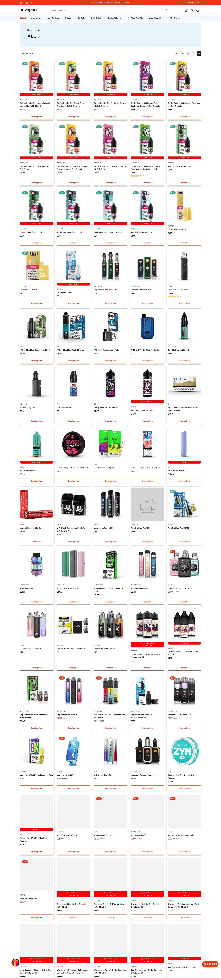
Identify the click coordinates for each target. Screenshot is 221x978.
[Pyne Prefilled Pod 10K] (147, 504)
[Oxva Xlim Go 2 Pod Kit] (184, 266)
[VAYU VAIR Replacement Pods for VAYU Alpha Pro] (73, 504)
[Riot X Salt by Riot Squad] (184, 326)
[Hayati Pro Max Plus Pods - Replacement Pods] (147, 691)
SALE (184, 462)
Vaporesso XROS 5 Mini (104, 835)
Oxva (170, 286)
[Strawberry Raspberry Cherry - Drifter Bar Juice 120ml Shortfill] (184, 874)
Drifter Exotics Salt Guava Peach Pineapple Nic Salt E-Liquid (71, 104)
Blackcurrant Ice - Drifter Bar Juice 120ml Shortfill (72, 905)
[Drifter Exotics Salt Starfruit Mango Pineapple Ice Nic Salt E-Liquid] (73, 139)
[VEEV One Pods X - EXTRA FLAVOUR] (147, 444)
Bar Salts (81, 18)
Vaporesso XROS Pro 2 (140, 588)
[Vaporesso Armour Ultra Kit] (110, 266)
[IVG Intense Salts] (73, 383)
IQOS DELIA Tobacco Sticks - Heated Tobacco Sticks (183, 409)
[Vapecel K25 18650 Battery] (36, 504)
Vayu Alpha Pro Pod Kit (104, 528)
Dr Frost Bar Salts (64, 292)
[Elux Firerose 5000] (36, 444)
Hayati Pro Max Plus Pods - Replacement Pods (142, 716)
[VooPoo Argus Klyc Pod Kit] (73, 564)
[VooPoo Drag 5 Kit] (36, 383)
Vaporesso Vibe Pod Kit (67, 714)
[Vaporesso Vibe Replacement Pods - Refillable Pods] (36, 691)
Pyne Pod (171, 524)
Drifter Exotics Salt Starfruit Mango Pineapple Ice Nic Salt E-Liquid (72, 167)
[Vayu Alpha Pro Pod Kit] (110, 504)
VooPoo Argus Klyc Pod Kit (68, 588)
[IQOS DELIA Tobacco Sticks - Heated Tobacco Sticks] (184, 383)
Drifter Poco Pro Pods (177, 229)
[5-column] (199, 53)
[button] (198, 10)
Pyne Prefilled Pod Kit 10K (179, 528)
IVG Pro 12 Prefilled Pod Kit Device (145, 350)
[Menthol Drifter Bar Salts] (147, 206)
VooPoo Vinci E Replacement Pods (71, 648)
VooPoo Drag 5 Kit (27, 407)
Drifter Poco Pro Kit (28, 289)
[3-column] (188, 53)
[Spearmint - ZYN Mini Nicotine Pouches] (184, 751)
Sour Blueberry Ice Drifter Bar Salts (182, 967)
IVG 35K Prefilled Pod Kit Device (70, 350)
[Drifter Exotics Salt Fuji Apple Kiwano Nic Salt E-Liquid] (110, 76)
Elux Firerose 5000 (28, 470)
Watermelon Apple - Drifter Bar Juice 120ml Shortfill (110, 971)
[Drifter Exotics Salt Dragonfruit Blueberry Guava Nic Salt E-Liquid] (147, 76)
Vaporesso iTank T (27, 588)
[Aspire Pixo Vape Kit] (36, 874)
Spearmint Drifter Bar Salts (179, 166)
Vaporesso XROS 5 (138, 835)
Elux (22, 467)
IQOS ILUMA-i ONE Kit (177, 470)
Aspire (170, 832)
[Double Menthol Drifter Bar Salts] (110, 206)
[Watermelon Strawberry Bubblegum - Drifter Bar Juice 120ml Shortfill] (73, 940)
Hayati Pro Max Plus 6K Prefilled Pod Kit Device (109, 716)
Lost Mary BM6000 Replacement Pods (36, 775)
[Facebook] (32, 3)
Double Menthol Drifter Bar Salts (107, 232)
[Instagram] (21, 3)
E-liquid (68, 18)
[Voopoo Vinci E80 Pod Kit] (110, 625)
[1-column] (176, 53)
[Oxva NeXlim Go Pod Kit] (36, 625)
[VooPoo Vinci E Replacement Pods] (73, 625)
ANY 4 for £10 (37, 95)
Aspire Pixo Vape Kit (28, 898)
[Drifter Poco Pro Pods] (184, 206)
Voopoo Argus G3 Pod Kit (67, 835)
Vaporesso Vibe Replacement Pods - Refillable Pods (35, 716)
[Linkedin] (27, 3)
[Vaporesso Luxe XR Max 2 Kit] (184, 691)
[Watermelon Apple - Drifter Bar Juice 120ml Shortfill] (110, 940)
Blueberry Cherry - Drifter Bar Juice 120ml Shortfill (109, 905)
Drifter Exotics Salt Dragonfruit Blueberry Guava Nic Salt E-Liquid (145, 104)
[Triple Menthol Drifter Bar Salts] (73, 206)
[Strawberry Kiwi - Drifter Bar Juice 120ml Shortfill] (147, 874)
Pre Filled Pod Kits (135, 18)
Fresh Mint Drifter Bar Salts (31, 232)
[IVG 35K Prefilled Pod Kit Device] (73, 326)
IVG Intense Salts (64, 407)
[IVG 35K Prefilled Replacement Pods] (36, 326)
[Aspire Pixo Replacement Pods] (184, 811)
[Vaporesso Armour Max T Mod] (147, 751)
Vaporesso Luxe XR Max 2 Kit (180, 714)
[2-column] (182, 53)
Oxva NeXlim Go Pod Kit (30, 648)
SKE (95, 771)
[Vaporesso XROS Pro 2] (147, 564)
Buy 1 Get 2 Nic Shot (147, 402)
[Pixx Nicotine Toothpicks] (110, 444)
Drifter (171, 163)
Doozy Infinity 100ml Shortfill (106, 407)
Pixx (95, 464)
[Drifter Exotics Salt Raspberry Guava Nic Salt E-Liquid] (110, 139)
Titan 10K (134, 524)
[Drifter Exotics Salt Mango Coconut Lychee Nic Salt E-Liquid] (36, 76)
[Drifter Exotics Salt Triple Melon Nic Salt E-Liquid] (36, 139)
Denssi (59, 464)
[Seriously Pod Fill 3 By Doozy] (147, 383)
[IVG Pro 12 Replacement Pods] (110, 326)
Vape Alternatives (156, 18)
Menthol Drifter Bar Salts (141, 232)
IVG (21, 346)
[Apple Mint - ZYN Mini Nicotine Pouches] (36, 811)
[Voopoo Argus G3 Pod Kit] (73, 811)
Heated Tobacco (114, 18)
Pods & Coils (96, 18)
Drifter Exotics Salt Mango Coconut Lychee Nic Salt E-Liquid (35, 104)
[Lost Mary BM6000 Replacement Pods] (36, 751)
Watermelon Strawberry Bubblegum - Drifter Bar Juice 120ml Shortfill (73, 971)
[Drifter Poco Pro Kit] (36, 266)
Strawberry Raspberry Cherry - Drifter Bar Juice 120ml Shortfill (184, 905)
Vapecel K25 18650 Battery (31, 528)
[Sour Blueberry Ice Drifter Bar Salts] (184, 940)
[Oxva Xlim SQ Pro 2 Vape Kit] (184, 564)
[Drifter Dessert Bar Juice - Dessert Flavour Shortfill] (147, 625)
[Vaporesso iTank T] (36, 564)
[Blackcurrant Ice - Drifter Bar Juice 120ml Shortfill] (73, 874)
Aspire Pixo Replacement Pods (181, 835)
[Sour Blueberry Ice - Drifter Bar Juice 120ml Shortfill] (147, 940)
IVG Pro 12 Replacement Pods (106, 350)
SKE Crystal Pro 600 (102, 775)
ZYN (169, 771)
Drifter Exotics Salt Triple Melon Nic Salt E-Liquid (35, 167)
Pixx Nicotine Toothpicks (104, 467)
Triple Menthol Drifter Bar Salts (70, 232)
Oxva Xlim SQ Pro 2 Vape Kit (180, 588)
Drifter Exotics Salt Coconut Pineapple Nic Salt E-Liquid (184, 104)
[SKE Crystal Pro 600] (110, 751)
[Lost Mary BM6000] (73, 751)
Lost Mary (24, 771)
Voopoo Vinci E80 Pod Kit (104, 648)
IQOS (170, 404)
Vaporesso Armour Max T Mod (144, 775)
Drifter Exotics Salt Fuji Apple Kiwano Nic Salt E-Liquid (110, 104)
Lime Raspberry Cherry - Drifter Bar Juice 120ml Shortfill (35, 971)
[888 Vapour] (29, 10)
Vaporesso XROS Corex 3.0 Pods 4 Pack (108, 589)
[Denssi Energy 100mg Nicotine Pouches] (73, 444)
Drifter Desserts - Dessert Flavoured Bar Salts (183, 653)
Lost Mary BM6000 (65, 775)
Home (29, 30)
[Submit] (167, 10)
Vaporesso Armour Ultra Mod (143, 289)
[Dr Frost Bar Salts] (73, 266)
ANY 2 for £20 (74, 896)
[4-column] (193, 53)
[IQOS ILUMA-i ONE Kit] (184, 444)
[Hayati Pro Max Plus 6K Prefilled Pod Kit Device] (110, 691)
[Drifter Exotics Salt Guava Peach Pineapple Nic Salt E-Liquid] (73, 76)
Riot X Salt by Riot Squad (178, 350)
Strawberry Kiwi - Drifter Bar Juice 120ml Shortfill (146, 905)
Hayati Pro (98, 711)
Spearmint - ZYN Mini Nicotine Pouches (181, 776)
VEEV (133, 464)
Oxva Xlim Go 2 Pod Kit (178, 289)
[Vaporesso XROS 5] (147, 811)
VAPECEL (23, 524)
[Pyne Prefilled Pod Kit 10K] (184, 504)
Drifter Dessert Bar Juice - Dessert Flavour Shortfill (145, 655)
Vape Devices (53, 18)
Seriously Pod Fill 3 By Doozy (142, 410)
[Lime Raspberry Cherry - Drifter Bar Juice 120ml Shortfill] (36, 940)
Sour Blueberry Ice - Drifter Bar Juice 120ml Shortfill (146, 971)
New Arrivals (35, 18)
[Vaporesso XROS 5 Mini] (110, 811)
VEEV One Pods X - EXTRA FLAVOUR (146, 467)
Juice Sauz (24, 100)
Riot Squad (172, 346)
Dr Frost (61, 289)
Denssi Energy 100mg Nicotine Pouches (73, 467)
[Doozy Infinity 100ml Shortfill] (110, 383)
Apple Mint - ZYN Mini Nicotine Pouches (33, 839)
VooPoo (23, 404)
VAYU (59, 524)
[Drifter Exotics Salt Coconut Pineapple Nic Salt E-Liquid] (184, 76)
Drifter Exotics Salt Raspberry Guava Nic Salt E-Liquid (110, 167)
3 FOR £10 (36, 829)
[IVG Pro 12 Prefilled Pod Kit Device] (147, 326)
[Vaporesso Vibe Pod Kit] (73, 691)
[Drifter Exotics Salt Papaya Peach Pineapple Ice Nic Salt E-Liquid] (147, 139)
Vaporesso (98, 286)
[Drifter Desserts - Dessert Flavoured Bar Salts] (184, 625)
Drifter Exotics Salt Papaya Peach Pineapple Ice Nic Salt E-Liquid (145, 167)
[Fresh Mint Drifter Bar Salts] (36, 206)
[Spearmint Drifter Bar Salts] (184, 139)
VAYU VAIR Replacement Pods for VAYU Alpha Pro (71, 529)
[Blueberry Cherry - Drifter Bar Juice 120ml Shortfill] (110, 874)
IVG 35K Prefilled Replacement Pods (35, 350)
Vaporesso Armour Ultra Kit (105, 289)
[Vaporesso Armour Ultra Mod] (147, 266)
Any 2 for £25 (147, 646)
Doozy (97, 404)
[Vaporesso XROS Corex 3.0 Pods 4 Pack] (110, 564)
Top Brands (175, 18)
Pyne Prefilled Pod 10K (140, 528)
